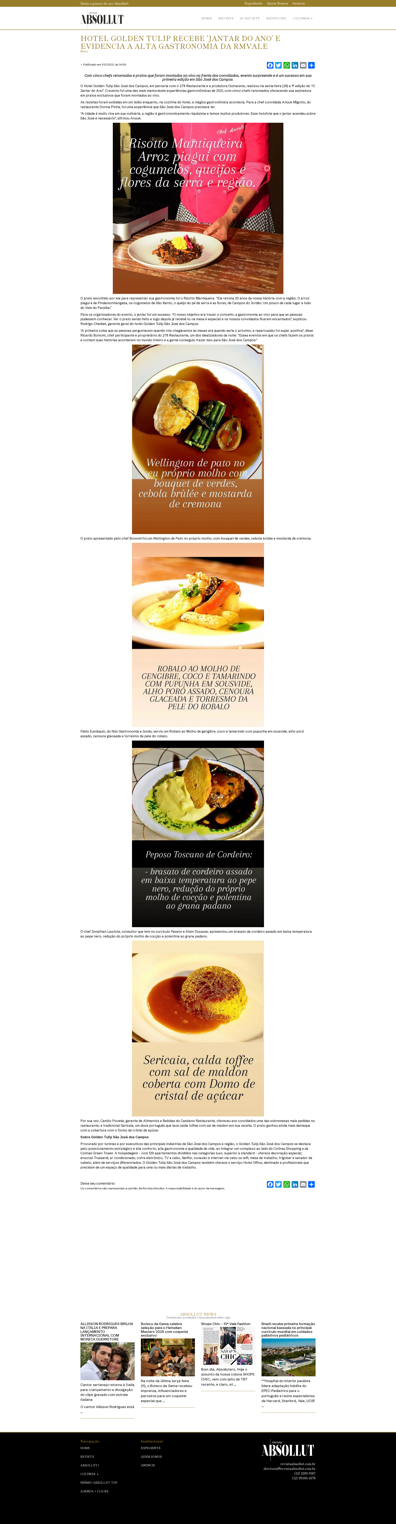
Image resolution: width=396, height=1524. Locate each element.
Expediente (253, 3)
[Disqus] (198, 1246)
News (84, 51)
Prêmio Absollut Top (98, 1482)
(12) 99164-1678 (304, 1477)
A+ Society (250, 18)
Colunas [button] (301, 18)
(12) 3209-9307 (305, 1473)
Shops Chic (276, 18)
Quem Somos (277, 3)
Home (206, 18)
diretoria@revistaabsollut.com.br (290, 1468)
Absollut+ (89, 1465)
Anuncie (298, 3)
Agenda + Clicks (94, 1491)
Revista (226, 18)
